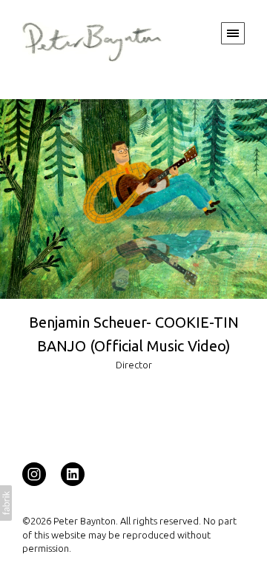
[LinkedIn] (73, 473)
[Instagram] (34, 473)
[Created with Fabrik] (6, 503)
